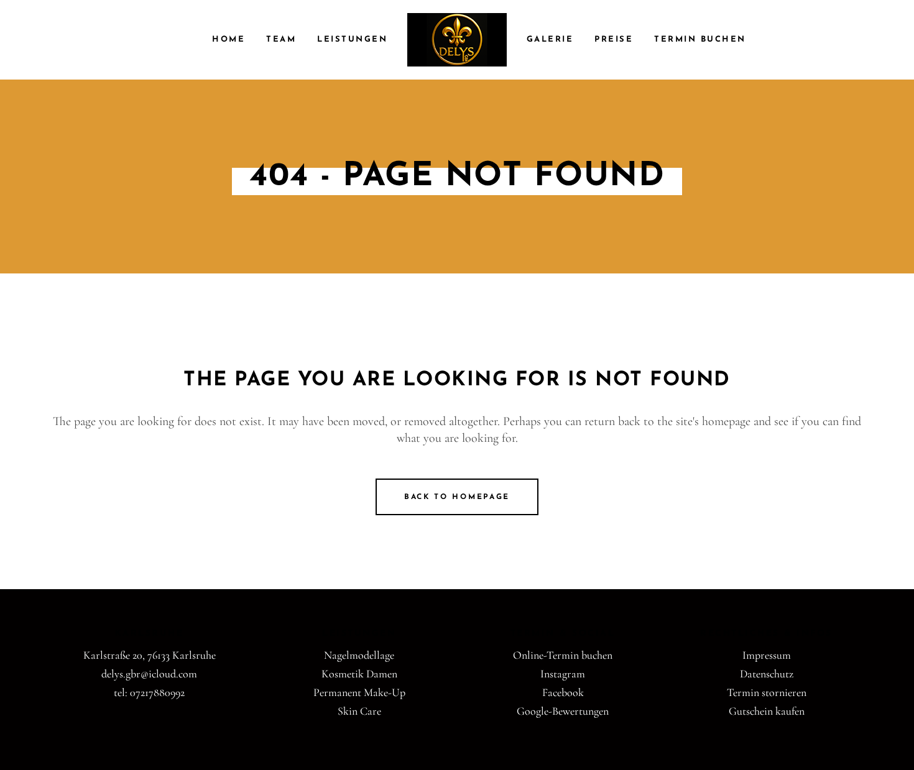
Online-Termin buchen (562, 655)
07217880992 (157, 692)
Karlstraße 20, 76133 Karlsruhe (149, 655)
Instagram (562, 674)
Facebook (563, 692)
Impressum (766, 655)
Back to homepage (457, 497)
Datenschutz (766, 674)
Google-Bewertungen (563, 711)
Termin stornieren (766, 692)
